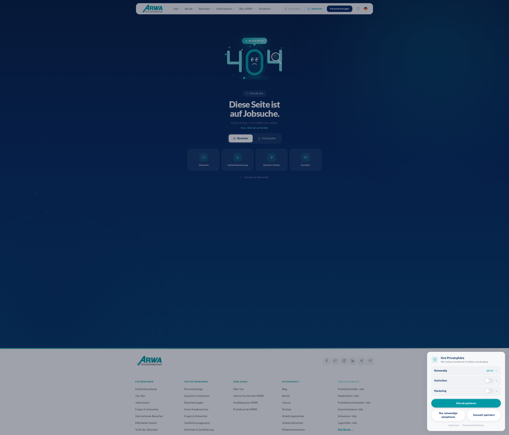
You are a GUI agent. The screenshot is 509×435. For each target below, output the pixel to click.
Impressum (454, 425)
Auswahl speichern (484, 415)
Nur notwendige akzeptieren (448, 415)
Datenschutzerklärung (473, 425)
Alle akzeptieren (466, 403)
